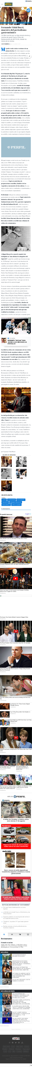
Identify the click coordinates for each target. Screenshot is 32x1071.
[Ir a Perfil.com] (28, 1)
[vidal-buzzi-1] (23, 461)
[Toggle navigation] (2, 4)
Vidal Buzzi (5, 502)
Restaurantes (21, 499)
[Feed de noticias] (19, 1042)
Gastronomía (11, 499)
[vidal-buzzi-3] (23, 473)
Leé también (12, 338)
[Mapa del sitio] (22, 1042)
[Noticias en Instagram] (9, 1042)
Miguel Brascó (6, 504)
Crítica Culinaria (16, 504)
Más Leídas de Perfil (8, 991)
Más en (10, 796)
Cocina (4, 499)
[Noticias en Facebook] (12, 1042)
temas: (3, 498)
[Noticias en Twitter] (16, 1042)
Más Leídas (4, 952)
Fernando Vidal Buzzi (15, 502)
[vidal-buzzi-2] (8, 473)
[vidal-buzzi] (8, 461)
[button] (29, 56)
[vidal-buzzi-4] (8, 485)
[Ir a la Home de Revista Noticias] (8, 4)
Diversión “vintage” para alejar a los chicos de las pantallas (17, 342)
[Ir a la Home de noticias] (16, 1038)
